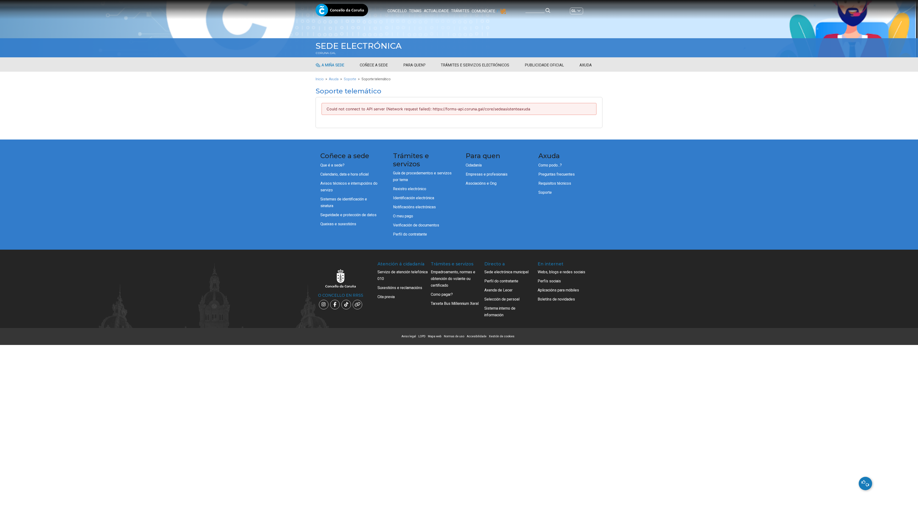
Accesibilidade (476, 336)
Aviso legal (408, 336)
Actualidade (436, 11)
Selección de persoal (501, 299)
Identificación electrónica (413, 198)
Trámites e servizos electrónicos (475, 65)
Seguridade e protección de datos (348, 215)
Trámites (460, 11)
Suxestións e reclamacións (399, 288)
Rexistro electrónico (409, 189)
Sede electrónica (359, 46)
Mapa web (435, 336)
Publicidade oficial (544, 65)
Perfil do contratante (410, 234)
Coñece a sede (374, 65)
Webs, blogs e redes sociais (561, 272)
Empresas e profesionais (487, 174)
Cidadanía (474, 165)
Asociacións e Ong (481, 183)
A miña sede (333, 65)
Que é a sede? (332, 165)
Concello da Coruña (342, 11)
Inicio (320, 79)
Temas (415, 11)
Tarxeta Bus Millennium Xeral (455, 303)
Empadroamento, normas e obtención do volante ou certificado (453, 278)
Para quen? (414, 65)
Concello (397, 11)
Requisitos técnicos (554, 183)
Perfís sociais (549, 281)
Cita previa (386, 297)
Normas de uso (454, 336)
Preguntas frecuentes (556, 174)
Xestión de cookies (501, 336)
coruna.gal (326, 53)
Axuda (585, 65)
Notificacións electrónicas (414, 207)
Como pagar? (442, 294)
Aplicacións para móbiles (558, 290)
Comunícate (483, 11)
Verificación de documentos (416, 225)
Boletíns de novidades (556, 299)
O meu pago (403, 216)
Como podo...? (550, 165)
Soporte (350, 79)
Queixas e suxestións (338, 224)
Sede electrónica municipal (506, 272)
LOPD (422, 336)
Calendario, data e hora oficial (344, 174)
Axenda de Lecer (498, 290)
